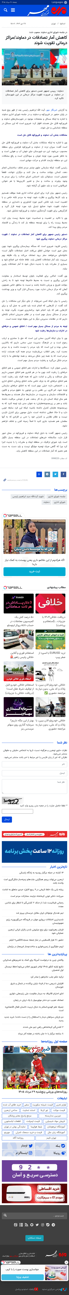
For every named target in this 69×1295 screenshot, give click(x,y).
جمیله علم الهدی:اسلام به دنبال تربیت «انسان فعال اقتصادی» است (34, 1008)
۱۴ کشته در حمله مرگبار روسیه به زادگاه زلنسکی (41, 873)
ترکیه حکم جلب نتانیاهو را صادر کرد (47, 977)
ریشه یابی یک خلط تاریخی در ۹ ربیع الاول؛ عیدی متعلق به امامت (32, 889)
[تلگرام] (53, 1225)
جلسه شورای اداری (56, 496)
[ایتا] (15, 1225)
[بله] (48, 1225)
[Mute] (12, 551)
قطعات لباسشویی (12, 1121)
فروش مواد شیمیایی (55, 1121)
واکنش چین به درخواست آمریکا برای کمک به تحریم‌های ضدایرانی (33, 960)
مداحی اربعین (10, 1110)
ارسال (7, 819)
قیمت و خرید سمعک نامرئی (29, 1132)
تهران (53, 23)
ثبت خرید (34, 571)
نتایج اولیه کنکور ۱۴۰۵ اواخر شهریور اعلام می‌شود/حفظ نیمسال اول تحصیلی (34, 968)
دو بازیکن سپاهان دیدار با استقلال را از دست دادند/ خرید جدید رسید (33, 1018)
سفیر (26, 1105)
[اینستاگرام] (42, 1225)
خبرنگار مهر (52, 110)
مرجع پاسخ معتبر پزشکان (19, 1116)
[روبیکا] (31, 1225)
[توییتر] (37, 1225)
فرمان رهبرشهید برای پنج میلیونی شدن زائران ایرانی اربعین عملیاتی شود (35, 931)
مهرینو (7, 1132)
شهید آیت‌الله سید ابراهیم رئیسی (28, 496)
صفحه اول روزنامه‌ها (54, 1041)
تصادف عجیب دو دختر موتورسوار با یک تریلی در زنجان (38, 1000)
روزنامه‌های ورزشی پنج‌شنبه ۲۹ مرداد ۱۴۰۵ (43, 1092)
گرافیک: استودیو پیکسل (25, 1289)
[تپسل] (5, 515)
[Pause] (7, 551)
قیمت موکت (59, 1110)
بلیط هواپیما (36, 1127)
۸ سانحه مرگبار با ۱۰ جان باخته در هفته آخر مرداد (40, 1034)
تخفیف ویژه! (22, 1277)
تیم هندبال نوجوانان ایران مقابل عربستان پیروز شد (39, 913)
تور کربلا (44, 1110)
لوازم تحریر (61, 1105)
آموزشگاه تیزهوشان (56, 1127)
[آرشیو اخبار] (21, 1225)
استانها (62, 23)
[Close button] (66, 1262)
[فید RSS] (26, 1225)
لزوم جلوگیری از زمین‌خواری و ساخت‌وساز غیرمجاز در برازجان (35, 946)
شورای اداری (59, 502)
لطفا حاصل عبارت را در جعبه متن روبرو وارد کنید (43, 806)
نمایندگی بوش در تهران (15, 1127)
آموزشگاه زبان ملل (56, 1132)
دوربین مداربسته (53, 1116)
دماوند (46, 502)
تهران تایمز (51, 1138)
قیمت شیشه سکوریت (42, 1105)
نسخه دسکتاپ (34, 1238)
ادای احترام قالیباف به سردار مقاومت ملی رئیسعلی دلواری (36, 994)
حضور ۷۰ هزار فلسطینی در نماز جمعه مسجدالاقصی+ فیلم (36, 940)
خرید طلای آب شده (12, 1105)
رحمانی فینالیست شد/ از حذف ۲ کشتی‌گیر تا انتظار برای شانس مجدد (34, 904)
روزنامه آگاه (18, 1138)
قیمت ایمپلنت (33, 1121)
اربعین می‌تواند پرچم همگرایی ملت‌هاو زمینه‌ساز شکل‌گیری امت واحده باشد (33, 881)
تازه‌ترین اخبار (58, 867)
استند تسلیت (29, 1110)
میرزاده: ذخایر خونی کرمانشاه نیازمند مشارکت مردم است (36, 896)
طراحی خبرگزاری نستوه (51, 1289)
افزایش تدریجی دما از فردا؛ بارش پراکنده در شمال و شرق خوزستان (36, 985)
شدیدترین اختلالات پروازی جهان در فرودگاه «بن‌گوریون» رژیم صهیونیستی (34, 921)
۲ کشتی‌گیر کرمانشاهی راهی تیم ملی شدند (43, 1027)
